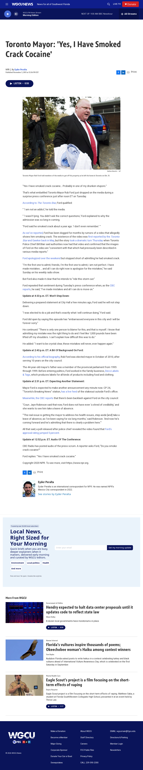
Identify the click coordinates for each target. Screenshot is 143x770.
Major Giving (56, 744)
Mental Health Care (53, 676)
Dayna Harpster (52, 689)
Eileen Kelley (50, 617)
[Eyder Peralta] (29, 488)
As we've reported (33, 232)
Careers (83, 744)
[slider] (20, 13)
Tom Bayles (50, 654)
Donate (131, 4)
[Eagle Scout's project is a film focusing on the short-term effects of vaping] (24, 685)
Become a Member (59, 738)
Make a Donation (58, 731)
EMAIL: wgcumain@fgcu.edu (122, 731)
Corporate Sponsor (59, 750)
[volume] (16, 14)
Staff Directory (87, 738)
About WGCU (86, 731)
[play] (7, 14)
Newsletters (115, 750)
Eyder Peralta (21, 69)
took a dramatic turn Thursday (86, 240)
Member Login (116, 744)
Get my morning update (120, 547)
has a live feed (69, 391)
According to (39, 202)
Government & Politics (54, 603)
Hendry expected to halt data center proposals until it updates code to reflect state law (89, 610)
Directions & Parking (119, 738)
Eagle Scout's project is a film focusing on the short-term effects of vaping (88, 682)
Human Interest (52, 640)
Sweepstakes (57, 763)
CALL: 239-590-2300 (89, 763)
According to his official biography (41, 356)
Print (134, 71)
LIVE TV (117, 4)
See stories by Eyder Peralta (54, 494)
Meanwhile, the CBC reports (38, 398)
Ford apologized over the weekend (42, 258)
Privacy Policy (86, 756)
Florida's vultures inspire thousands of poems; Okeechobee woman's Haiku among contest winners (88, 647)
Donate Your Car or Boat (61, 756)
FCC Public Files (87, 750)
